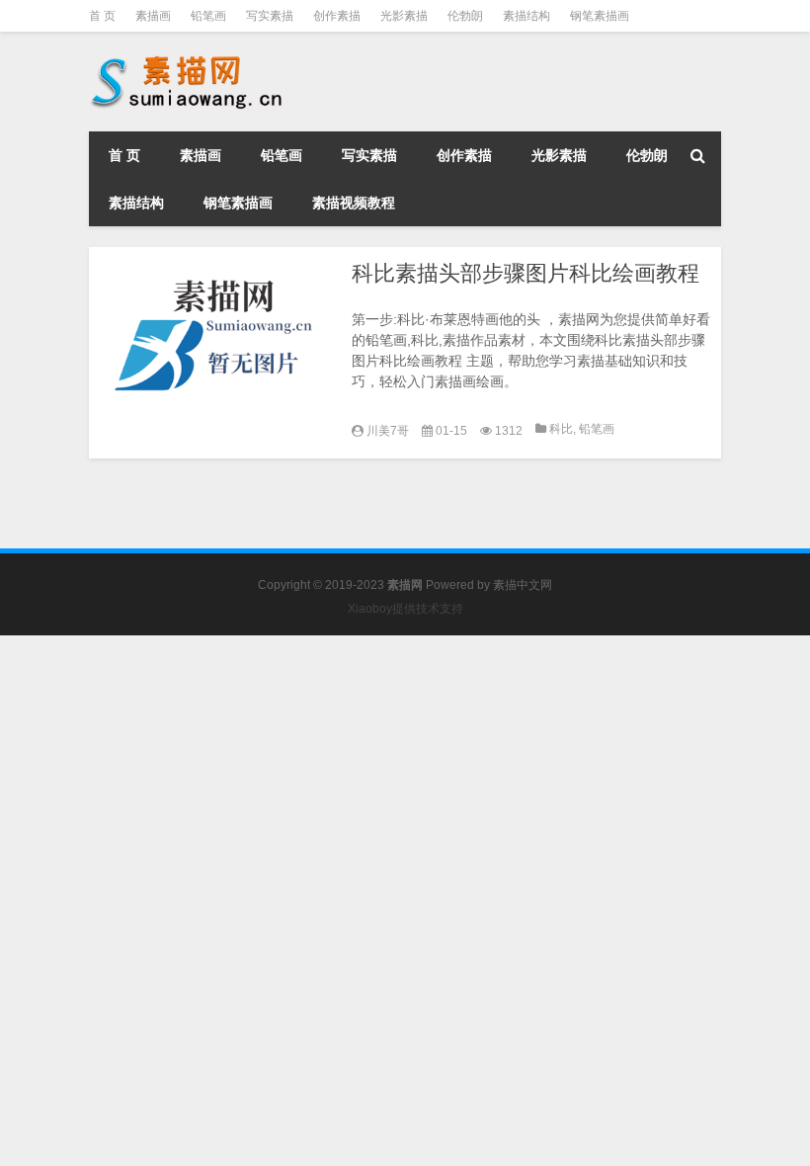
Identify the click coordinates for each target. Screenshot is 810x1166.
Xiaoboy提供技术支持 (405, 609)
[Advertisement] (405, 773)
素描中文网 (522, 585)
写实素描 (269, 16)
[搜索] (697, 155)
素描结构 (526, 16)
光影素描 (404, 16)
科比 (561, 429)
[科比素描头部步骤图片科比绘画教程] (215, 338)
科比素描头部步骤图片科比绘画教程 (525, 273)
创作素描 (337, 16)
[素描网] (187, 59)
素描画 (153, 16)
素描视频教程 (353, 202)
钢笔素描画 (599, 16)
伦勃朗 (465, 16)
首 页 (102, 16)
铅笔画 (208, 16)
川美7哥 (387, 431)
